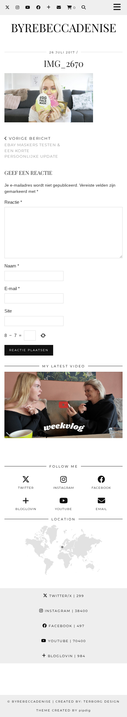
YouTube (66, 641)
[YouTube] (27, 7)
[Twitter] (7, 7)
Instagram (65, 611)
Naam (11, 265)
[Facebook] (38, 7)
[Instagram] (17, 7)
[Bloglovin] (49, 7)
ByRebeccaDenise (63, 27)
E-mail (12, 288)
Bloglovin (65, 656)
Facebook (65, 626)
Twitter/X (66, 596)
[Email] (59, 7)
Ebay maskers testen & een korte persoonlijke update (32, 147)
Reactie (13, 202)
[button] (119, 7)
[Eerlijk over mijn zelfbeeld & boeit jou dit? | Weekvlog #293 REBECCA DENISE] (63, 405)
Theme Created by (63, 710)
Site (8, 310)
